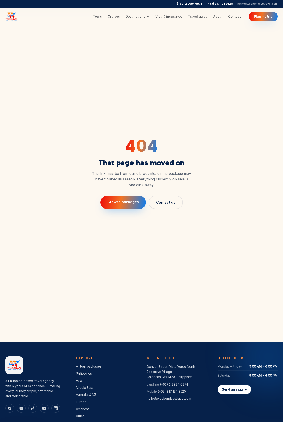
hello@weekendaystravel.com (257, 3)
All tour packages (88, 366)
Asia (79, 380)
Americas (82, 409)
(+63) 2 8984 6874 (189, 3)
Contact (234, 16)
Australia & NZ (86, 395)
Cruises (114, 16)
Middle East (84, 387)
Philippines (84, 373)
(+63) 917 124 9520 (220, 3)
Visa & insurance (168, 16)
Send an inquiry (234, 389)
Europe (81, 402)
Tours (97, 16)
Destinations (135, 16)
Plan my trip (263, 16)
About (217, 16)
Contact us (165, 202)
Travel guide (198, 16)
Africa (80, 416)
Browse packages (123, 202)
